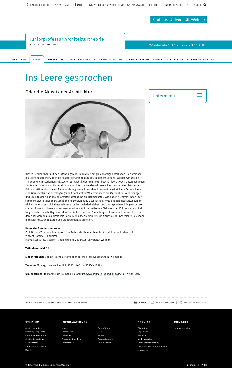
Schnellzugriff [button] (175, 5)
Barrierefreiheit (41, 5)
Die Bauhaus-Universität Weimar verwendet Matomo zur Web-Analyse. (57, 303)
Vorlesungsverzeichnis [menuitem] (109, 5)
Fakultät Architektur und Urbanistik (177, 44)
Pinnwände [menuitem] (138, 5)
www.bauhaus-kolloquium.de (103, 274)
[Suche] (205, 5)
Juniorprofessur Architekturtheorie (67, 39)
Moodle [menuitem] (82, 5)
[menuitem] (39, 5)
